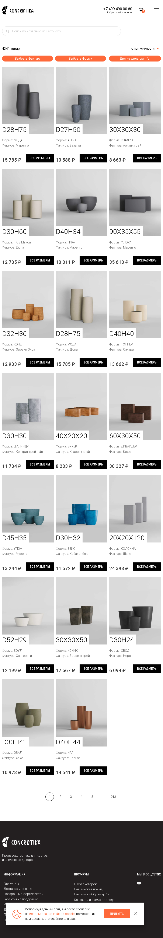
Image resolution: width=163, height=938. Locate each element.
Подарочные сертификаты (23, 894)
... (102, 797)
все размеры (40, 158)
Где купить (11, 883)
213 (113, 797)
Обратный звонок (119, 12)
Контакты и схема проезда (94, 900)
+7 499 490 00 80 (117, 9)
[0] (141, 10)
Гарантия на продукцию (21, 899)
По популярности (142, 48)
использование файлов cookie (52, 914)
